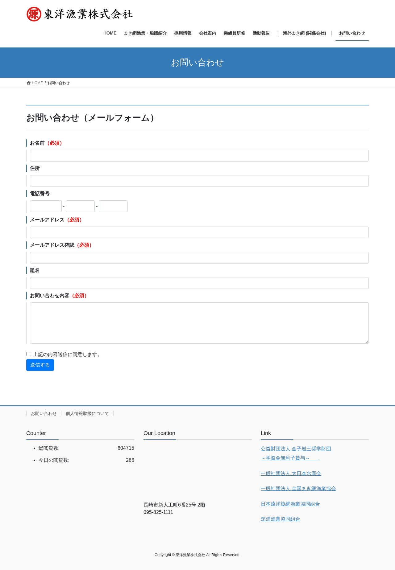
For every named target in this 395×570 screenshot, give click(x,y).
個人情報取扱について (87, 413)
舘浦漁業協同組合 (280, 519)
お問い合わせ (44, 413)
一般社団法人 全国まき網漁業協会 (298, 488)
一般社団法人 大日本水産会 (291, 473)
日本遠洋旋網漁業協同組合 (290, 503)
